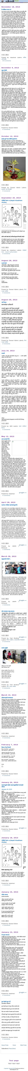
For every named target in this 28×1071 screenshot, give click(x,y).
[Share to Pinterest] (8, 55)
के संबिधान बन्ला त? (6, 9)
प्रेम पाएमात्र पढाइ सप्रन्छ (8, 611)
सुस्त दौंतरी (4, 70)
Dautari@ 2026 (12, 1068)
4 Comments (6, 191)
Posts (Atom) (12, 1048)
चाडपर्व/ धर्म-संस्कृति (7, 189)
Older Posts (23, 1045)
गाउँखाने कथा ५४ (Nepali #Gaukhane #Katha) (12, 201)
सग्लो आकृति (5, 648)
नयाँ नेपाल (4, 302)
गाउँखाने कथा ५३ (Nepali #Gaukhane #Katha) (12, 841)
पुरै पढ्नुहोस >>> (22, 492)
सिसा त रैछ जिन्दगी (6, 747)
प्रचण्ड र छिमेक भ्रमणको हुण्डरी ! (10, 505)
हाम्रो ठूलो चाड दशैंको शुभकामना (9, 139)
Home (14, 1045)
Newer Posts (5, 1045)
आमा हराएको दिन (6, 439)
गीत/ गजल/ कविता (11, 686)
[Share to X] (5, 55)
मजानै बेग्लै (4, 263)
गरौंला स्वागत (5, 894)
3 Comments (6, 429)
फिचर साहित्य (10, 639)
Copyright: (6, 1068)
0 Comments (6, 129)
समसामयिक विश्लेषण (19, 639)
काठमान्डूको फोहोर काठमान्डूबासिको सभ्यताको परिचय (12, 786)
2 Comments (6, 253)
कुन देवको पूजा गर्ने (6, 1001)
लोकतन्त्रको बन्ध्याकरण (7, 697)
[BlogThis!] (3, 55)
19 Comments (6, 60)
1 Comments (6, 549)
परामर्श (3, 353)
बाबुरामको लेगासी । (6, 559)
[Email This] (2, 55)
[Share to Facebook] (6, 55)
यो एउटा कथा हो (5, 935)
